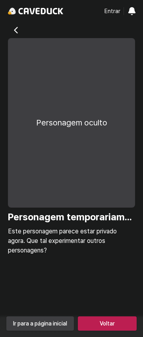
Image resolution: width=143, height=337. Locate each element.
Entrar (112, 11)
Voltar (107, 323)
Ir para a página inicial (40, 323)
